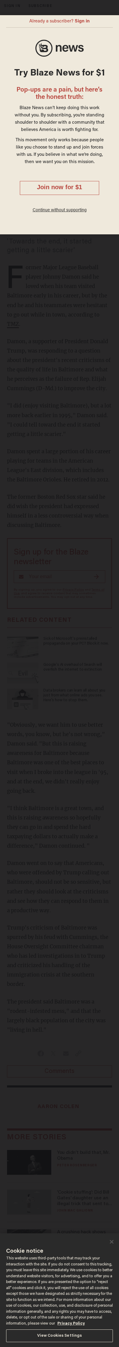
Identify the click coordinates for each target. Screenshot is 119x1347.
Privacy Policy (71, 1323)
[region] (59, 1290)
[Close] (111, 1241)
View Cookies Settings (59, 1336)
